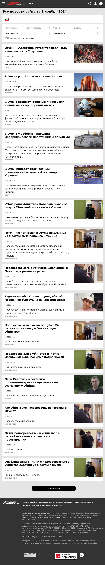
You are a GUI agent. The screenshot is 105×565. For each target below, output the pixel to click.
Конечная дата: (59, 33)
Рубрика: (56, 28)
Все (7, 19)
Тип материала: (11, 28)
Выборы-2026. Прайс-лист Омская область (74, 502)
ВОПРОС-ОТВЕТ (10, 424)
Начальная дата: (12, 33)
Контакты (26, 505)
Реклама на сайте (29, 502)
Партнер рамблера (45, 555)
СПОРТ (7, 67)
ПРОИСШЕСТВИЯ (11, 224)
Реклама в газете (46, 502)
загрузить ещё (53, 488)
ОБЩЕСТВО (9, 93)
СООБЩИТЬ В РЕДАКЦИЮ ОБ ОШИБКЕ (47, 505)
